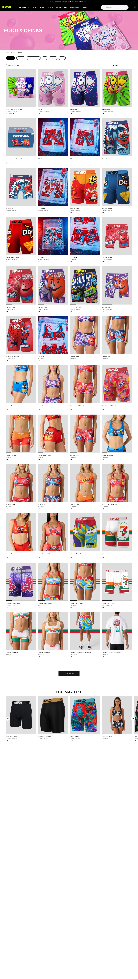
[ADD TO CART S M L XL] (85, 137)
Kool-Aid (53, 58)
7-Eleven (20, 58)
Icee (44, 58)
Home (7, 52)
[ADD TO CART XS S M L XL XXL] (53, 88)
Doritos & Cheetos (33, 58)
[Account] (131, 7)
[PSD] (6, 7)
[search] (103, 7)
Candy (62, 58)
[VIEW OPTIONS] (21, 88)
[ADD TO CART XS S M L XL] (85, 236)
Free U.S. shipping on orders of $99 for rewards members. (69, 1)
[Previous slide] (8, 719)
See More (69, 673)
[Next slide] (133, 719)
